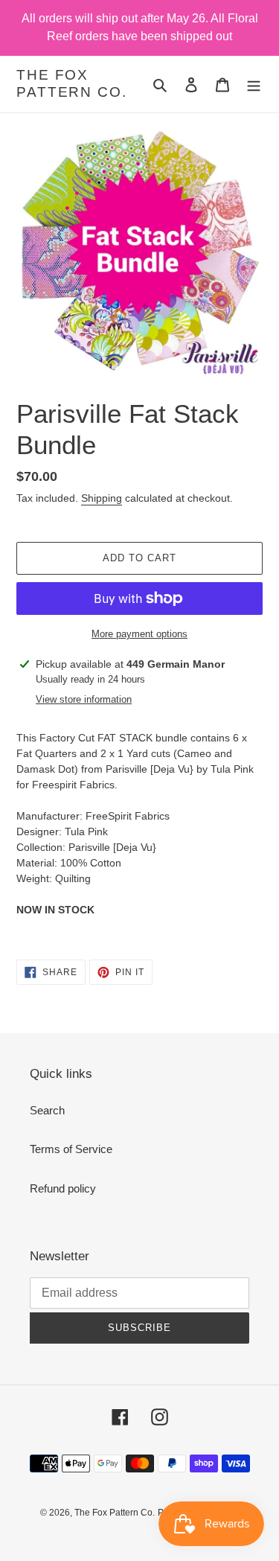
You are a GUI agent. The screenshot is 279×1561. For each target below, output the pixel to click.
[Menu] (253, 84)
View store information (84, 699)
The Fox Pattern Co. (71, 83)
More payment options (139, 633)
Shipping (101, 498)
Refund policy (63, 1188)
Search (47, 1110)
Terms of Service (71, 1149)
